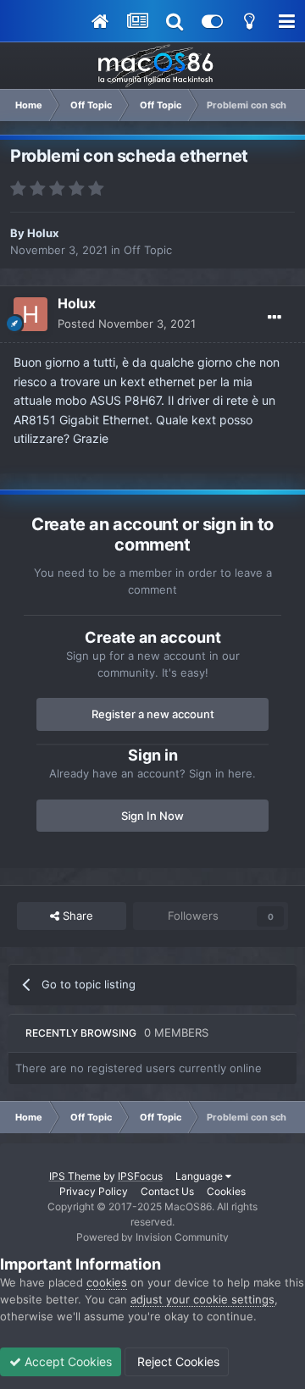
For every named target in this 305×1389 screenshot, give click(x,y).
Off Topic (148, 250)
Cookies (226, 1191)
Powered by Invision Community (152, 1237)
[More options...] (274, 317)
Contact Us (167, 1191)
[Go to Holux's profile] (30, 314)
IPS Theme (75, 1176)
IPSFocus (140, 1176)
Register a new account (153, 714)
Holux (42, 233)
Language (200, 1176)
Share (76, 915)
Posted (127, 323)
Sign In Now (152, 815)
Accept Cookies (66, 1361)
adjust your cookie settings (202, 1299)
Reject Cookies (176, 1361)
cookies (106, 1282)
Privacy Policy (93, 1191)
